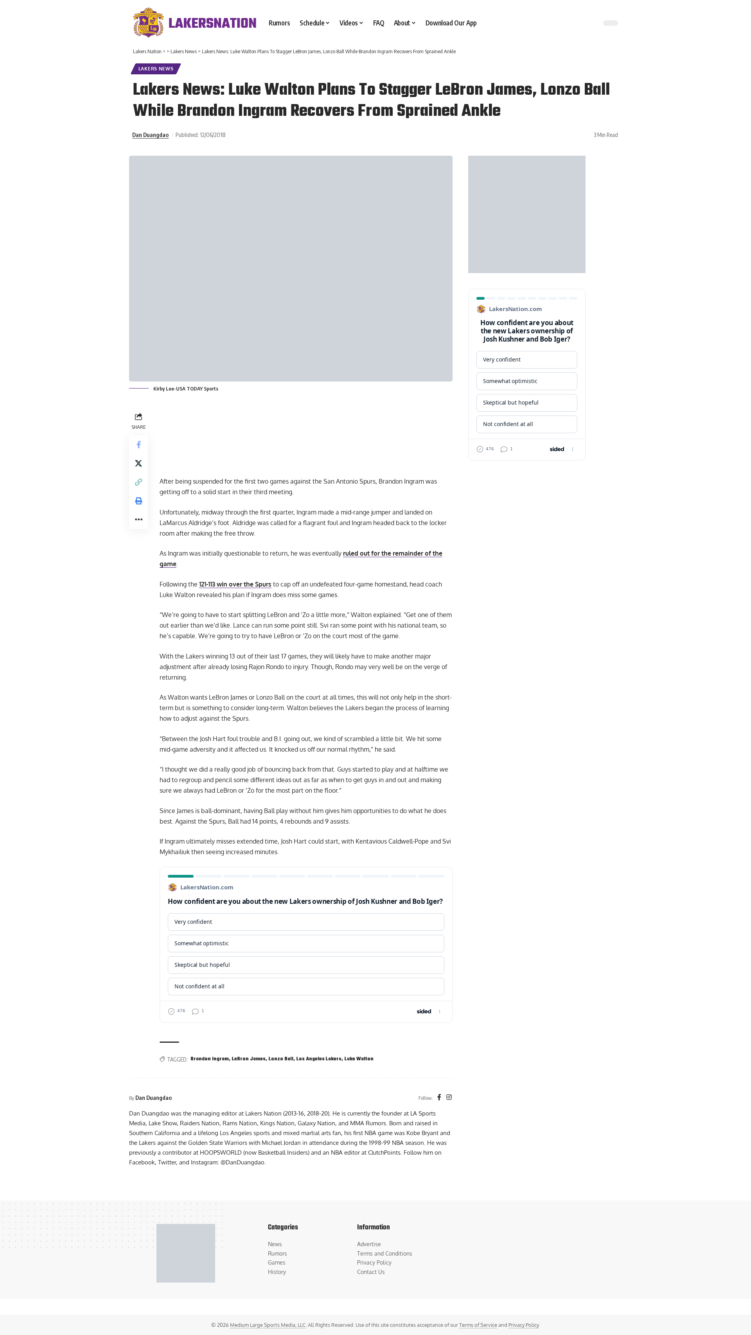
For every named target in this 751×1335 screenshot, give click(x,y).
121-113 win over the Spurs (235, 584)
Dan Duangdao (150, 134)
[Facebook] (439, 1097)
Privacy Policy (523, 1325)
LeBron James (249, 1059)
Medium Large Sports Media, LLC (267, 1325)
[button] (138, 482)
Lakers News (156, 69)
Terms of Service (478, 1325)
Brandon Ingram (209, 1059)
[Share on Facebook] (138, 444)
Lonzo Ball (281, 1059)
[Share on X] (138, 463)
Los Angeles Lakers (318, 1059)
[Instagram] (449, 1097)
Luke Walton (359, 1059)
